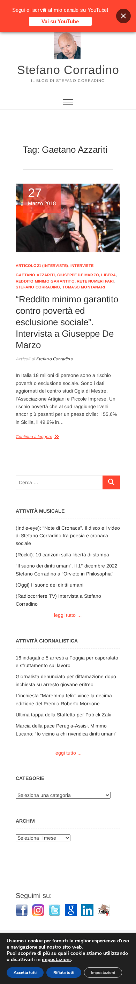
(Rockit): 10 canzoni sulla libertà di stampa (62, 554)
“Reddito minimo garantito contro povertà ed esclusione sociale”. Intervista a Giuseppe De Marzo (67, 322)
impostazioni (56, 960)
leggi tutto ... (68, 753)
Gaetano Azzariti (35, 275)
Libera (108, 275)
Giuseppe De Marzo (78, 275)
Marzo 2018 (42, 196)
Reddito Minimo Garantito (45, 281)
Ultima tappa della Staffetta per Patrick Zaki (63, 714)
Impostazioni (103, 972)
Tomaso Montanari (83, 287)
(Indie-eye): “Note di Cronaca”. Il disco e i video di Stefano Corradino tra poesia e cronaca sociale (68, 535)
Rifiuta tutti (63, 972)
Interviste (81, 265)
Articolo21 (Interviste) (42, 265)
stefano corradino (38, 287)
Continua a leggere (34, 436)
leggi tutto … (68, 615)
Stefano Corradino (68, 69)
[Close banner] (123, 16)
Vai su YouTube (60, 21)
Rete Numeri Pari (95, 281)
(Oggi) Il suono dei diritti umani (49, 585)
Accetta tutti (25, 972)
